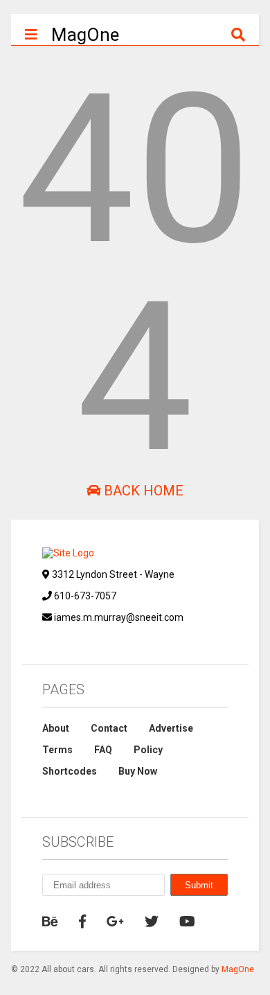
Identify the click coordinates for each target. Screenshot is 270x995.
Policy (148, 749)
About (55, 728)
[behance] (50, 921)
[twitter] (152, 921)
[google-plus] (115, 921)
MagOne (85, 34)
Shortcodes (69, 771)
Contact (109, 728)
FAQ (103, 749)
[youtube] (187, 921)
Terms (57, 749)
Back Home (141, 490)
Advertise (171, 728)
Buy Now (137, 771)
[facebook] (82, 921)
